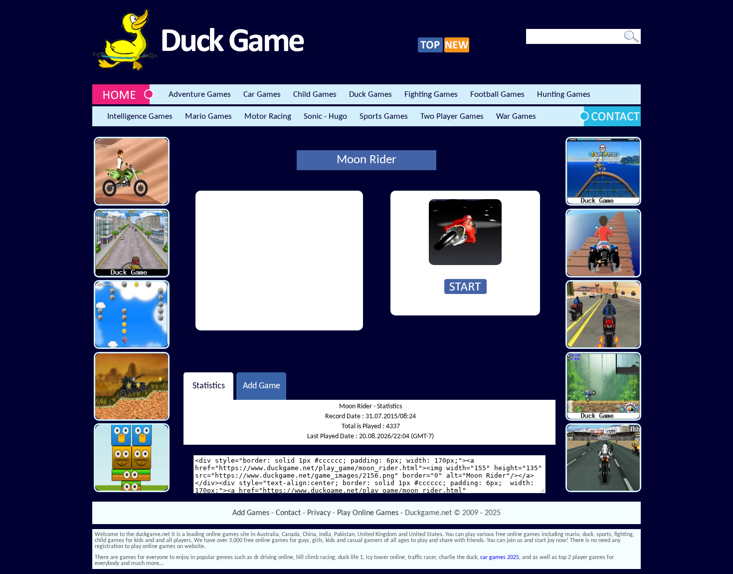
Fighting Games (431, 94)
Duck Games (370, 94)
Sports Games (384, 116)
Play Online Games (367, 513)
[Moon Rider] (465, 264)
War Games (516, 116)
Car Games (262, 94)
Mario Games (208, 116)
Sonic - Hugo (325, 116)
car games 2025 (499, 558)
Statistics (208, 386)
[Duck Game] (198, 69)
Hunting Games (563, 94)
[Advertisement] (279, 260)
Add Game (261, 386)
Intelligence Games (140, 116)
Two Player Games (452, 116)
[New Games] (456, 51)
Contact (288, 513)
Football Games (497, 94)
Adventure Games (200, 94)
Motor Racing (267, 116)
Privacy (319, 513)
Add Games (250, 513)
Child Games (315, 94)
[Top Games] (430, 51)
